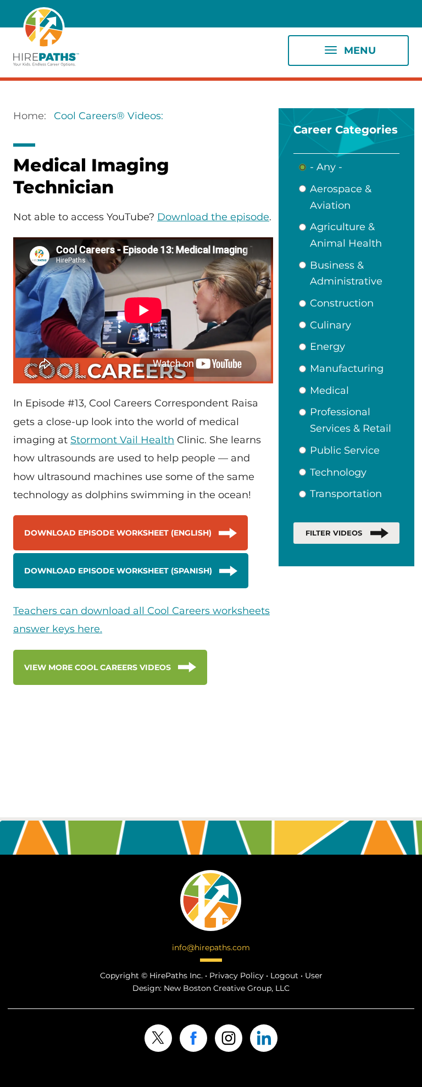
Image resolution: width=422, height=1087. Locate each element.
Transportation (346, 494)
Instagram (228, 1038)
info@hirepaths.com (211, 947)
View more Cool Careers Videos (97, 667)
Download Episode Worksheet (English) (118, 533)
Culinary (330, 325)
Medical (329, 390)
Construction (342, 303)
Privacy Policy (236, 975)
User (314, 975)
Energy (327, 347)
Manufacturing (347, 369)
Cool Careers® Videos (107, 116)
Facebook (193, 1038)
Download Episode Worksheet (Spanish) (118, 571)
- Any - (326, 167)
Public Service (345, 450)
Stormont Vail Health (122, 440)
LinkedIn (263, 1038)
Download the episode (213, 217)
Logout (284, 975)
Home (28, 116)
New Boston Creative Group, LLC (227, 988)
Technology (338, 472)
